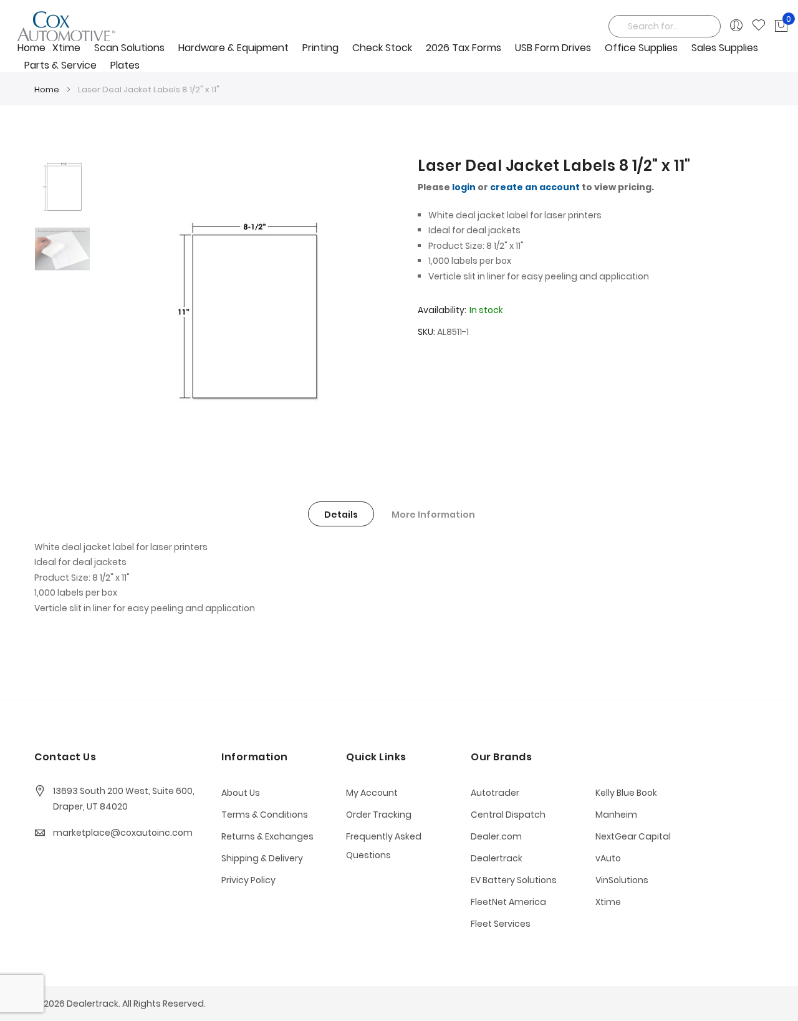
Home (46, 89)
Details (341, 514)
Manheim (616, 814)
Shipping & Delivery (262, 858)
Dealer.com (496, 836)
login (464, 187)
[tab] (341, 513)
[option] (62, 186)
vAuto (608, 858)
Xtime (608, 902)
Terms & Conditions (264, 814)
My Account (372, 792)
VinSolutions (621, 880)
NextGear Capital (633, 836)
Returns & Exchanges (267, 836)
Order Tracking (378, 814)
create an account (535, 187)
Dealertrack (496, 858)
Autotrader (495, 792)
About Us (240, 792)
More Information (433, 514)
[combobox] (664, 26)
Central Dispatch (508, 814)
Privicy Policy (248, 880)
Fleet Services (501, 923)
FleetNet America (508, 902)
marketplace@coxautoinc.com (123, 832)
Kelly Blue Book (626, 792)
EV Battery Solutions (514, 880)
